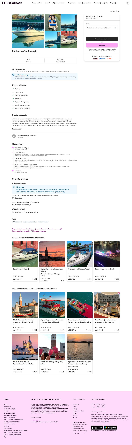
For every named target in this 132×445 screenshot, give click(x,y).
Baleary (75, 413)
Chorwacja (76, 404)
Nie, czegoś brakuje (39, 231)
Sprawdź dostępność (102, 39)
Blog (5, 437)
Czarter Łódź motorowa (80, 424)
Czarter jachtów (37, 3)
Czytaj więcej (16, 129)
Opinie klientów (36, 417)
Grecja (74, 406)
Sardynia (75, 415)
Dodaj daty (18, 198)
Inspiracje (113, 3)
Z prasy (6, 411)
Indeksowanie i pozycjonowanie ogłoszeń (16, 430)
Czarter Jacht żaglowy (79, 422)
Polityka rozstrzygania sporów (12, 432)
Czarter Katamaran (78, 426)
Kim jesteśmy (7, 406)
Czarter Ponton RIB (78, 428)
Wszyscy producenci (79, 433)
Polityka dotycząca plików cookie (13, 419)
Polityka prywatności (10, 417)
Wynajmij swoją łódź (9, 413)
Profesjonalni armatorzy (10, 415)
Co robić (47, 3)
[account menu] (128, 3)
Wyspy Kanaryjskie (78, 411)
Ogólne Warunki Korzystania (12, 421)
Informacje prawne (9, 424)
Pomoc (6, 404)
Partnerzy (6, 426)
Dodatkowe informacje (23, 205)
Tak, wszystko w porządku (21, 231)
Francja (75, 417)
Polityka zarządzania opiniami (12, 434)
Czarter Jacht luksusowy (80, 430)
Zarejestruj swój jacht (100, 3)
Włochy (75, 408)
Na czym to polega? (9, 408)
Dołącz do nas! (8, 428)
